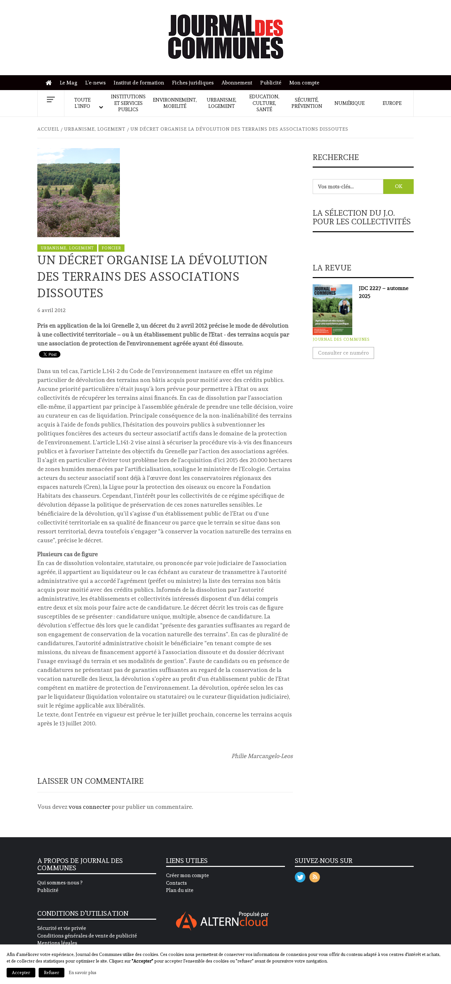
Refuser (51, 972)
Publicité (270, 82)
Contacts (176, 883)
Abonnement (237, 82)
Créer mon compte (187, 875)
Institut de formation (139, 82)
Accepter (21, 972)
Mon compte (304, 82)
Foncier (111, 248)
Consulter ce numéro (343, 353)
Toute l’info (82, 103)
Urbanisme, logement (221, 103)
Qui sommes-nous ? (59, 883)
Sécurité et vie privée (61, 928)
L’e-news (95, 82)
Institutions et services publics (128, 103)
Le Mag (68, 82)
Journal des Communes (341, 339)
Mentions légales (57, 943)
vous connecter (89, 806)
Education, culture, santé (264, 103)
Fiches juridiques (193, 82)
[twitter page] (300, 876)
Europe (392, 103)
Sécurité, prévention (307, 103)
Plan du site (179, 890)
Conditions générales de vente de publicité (87, 936)
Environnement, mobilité (175, 103)
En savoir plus (82, 972)
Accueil (50, 83)
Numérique (349, 103)
